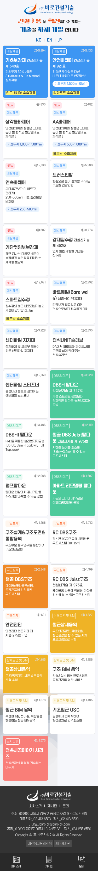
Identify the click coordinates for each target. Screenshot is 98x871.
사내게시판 (62, 844)
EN (49, 40)
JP (60, 40)
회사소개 (35, 806)
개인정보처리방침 (39, 844)
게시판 (52, 806)
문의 (65, 806)
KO (38, 40)
